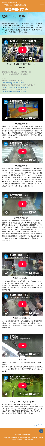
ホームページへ (38, 425)
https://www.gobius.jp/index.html (13, 83)
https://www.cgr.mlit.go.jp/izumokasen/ (15, 87)
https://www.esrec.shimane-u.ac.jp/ (14, 91)
